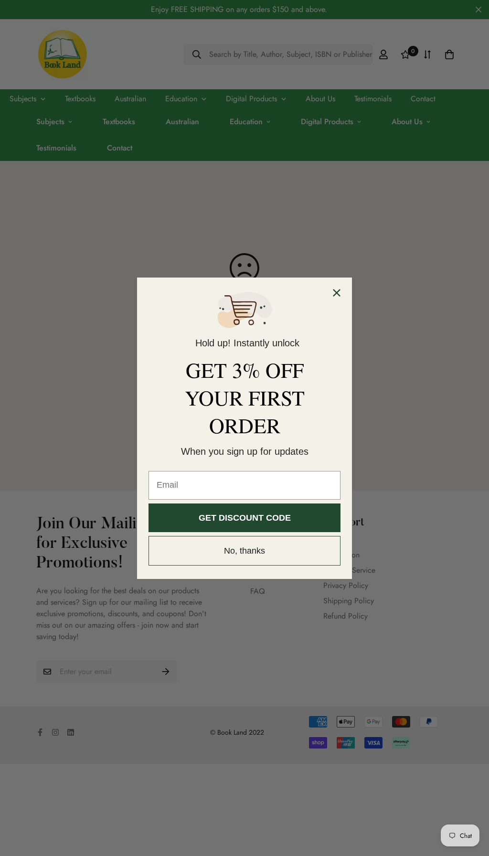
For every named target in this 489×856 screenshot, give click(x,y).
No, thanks (244, 551)
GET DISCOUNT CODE (245, 518)
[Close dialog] (336, 292)
